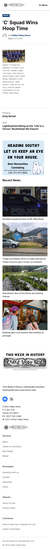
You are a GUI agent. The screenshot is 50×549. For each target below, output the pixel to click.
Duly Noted (7, 451)
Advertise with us (10, 472)
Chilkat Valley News (20, 35)
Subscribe (7, 482)
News (6, 15)
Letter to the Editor (11, 529)
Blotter (5, 456)
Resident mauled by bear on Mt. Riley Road (22, 219)
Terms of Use (8, 503)
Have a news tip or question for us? (19, 524)
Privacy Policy (8, 508)
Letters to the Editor (11, 446)
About (5, 487)
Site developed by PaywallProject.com (18, 541)
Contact (6, 477)
